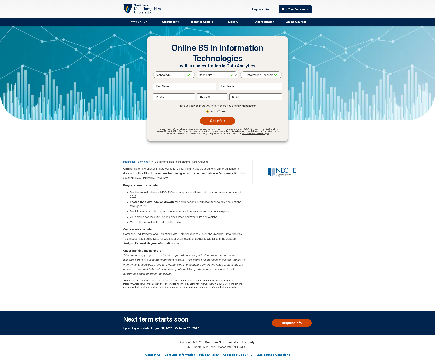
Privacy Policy (209, 354)
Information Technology (136, 161)
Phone (160, 96)
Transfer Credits (201, 21)
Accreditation (264, 21)
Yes (224, 111)
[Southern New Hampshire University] (142, 9)
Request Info (260, 9)
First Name (162, 86)
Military (233, 21)
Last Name (227, 86)
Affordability (170, 21)
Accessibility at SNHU (237, 354)
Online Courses (296, 21)
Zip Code (205, 96)
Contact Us (153, 354)
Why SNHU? (139, 21)
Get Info (216, 121)
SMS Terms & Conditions (273, 354)
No (212, 111)
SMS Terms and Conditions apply (255, 134)
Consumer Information (180, 354)
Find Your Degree (293, 9)
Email (235, 96)
